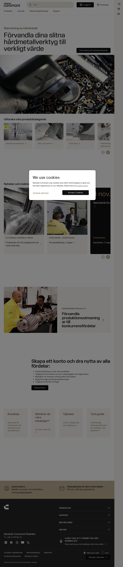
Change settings (41, 193)
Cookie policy (82, 186)
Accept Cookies (75, 192)
